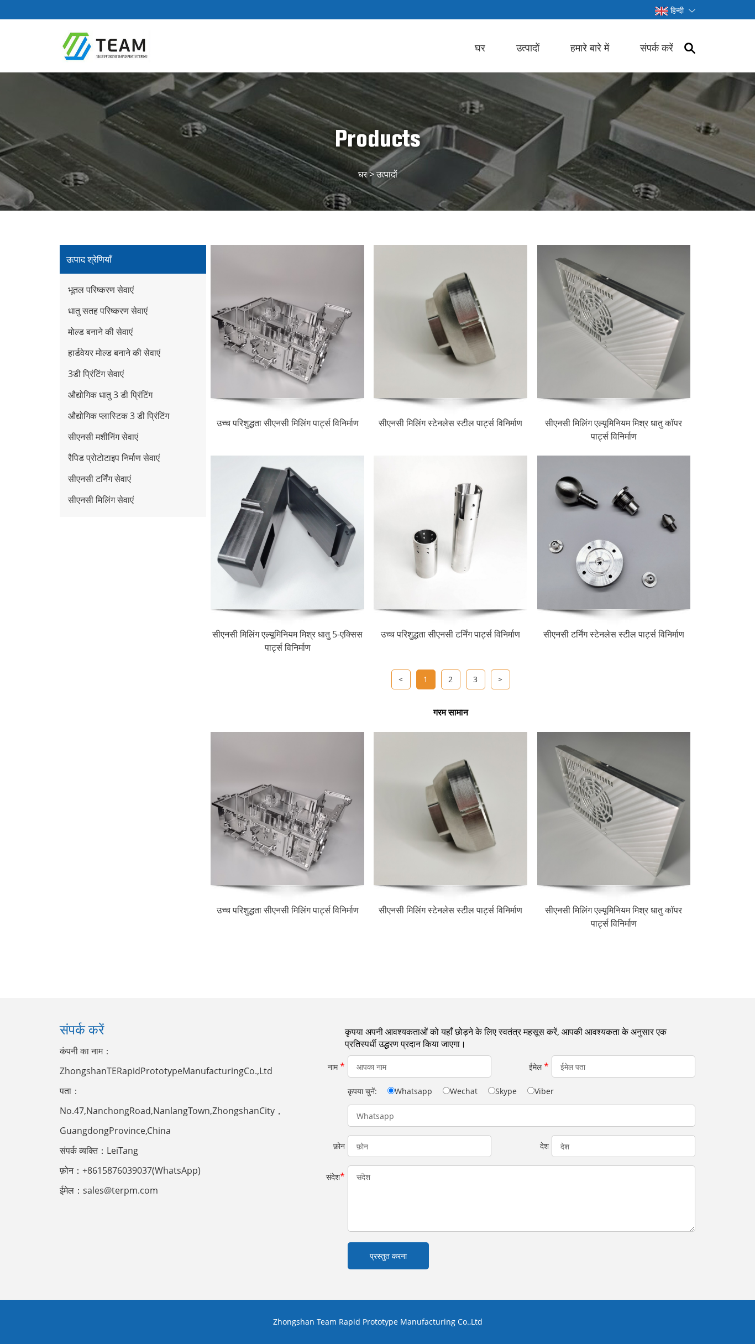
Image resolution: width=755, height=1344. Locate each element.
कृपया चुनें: (363, 1091)
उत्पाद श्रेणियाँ (89, 259)
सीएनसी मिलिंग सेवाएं (101, 500)
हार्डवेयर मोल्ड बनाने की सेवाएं (114, 353)
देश (544, 1146)
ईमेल (539, 1066)
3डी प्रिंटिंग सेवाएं (96, 374)
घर (480, 47)
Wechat (464, 1091)
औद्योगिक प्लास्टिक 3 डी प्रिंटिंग (118, 416)
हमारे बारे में (589, 47)
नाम (336, 1066)
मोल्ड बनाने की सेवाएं (100, 332)
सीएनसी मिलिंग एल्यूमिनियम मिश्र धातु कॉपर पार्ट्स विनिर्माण (613, 916)
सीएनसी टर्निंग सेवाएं (99, 479)
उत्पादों (527, 47)
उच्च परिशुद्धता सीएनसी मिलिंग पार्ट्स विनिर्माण (288, 910)
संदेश (335, 1176)
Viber (544, 1091)
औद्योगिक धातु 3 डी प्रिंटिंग (110, 395)
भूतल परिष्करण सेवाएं (101, 290)
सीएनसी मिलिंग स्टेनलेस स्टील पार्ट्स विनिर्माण (450, 910)
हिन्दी (677, 10)
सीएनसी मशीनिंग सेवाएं (103, 437)
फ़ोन (339, 1146)
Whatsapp (413, 1091)
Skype (506, 1091)
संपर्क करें (656, 47)
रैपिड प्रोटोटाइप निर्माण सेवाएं (114, 458)
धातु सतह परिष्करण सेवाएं (108, 311)
